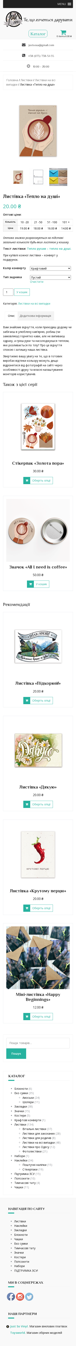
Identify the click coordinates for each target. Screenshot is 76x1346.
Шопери (28, 1102)
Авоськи (28, 1098)
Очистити (36, 282)
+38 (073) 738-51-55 (41, 56)
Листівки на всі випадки (34, 303)
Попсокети (21, 1178)
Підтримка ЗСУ (24, 1174)
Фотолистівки (32, 1151)
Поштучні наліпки (34, 1165)
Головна (12, 80)
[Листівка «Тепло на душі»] (38, 130)
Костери (20, 1115)
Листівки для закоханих (38, 1133)
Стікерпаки (29, 1169)
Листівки (26, 80)
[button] (61, 4)
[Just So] (38, 19)
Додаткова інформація (35, 316)
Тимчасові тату (25, 1183)
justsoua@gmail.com (41, 45)
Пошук (16, 1053)
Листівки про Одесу (35, 1147)
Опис (11, 316)
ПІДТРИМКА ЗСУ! (26, 1270)
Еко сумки (21, 1093)
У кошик (22, 292)
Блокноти (21, 1089)
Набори (19, 1156)
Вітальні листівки (34, 1129)
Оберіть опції (41, 480)
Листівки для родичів (36, 1138)
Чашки (18, 1187)
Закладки (20, 1106)
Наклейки (20, 1160)
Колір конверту (14, 268)
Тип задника (12, 277)
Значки (19, 1111)
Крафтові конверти (27, 1120)
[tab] (11, 315)
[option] (18, 177)
